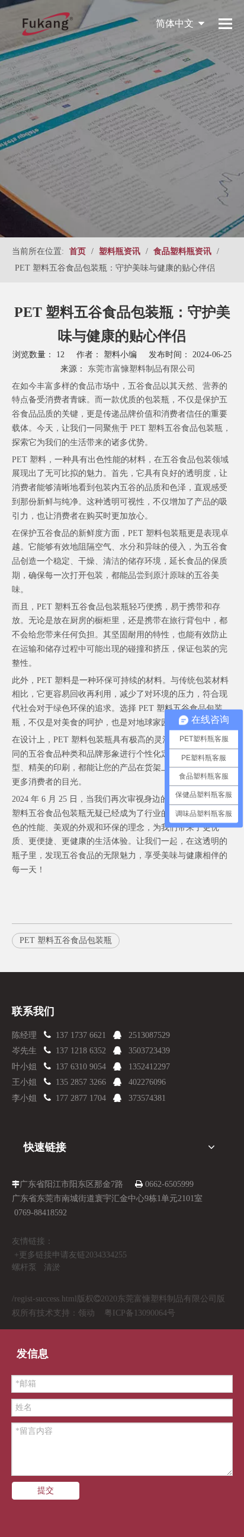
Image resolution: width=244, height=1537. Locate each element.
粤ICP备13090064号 (139, 1313)
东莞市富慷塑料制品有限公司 (141, 368)
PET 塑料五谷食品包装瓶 (175, 428)
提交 (45, 1490)
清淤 (52, 1267)
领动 (86, 1313)
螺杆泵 (24, 1267)
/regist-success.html (44, 1298)
